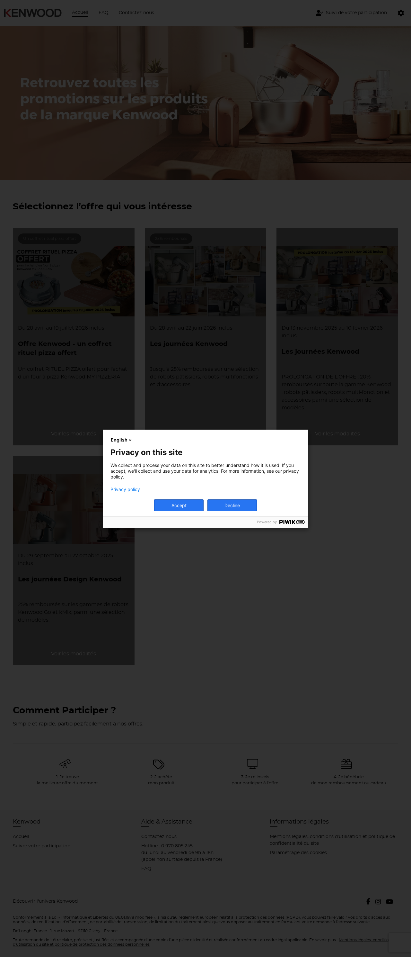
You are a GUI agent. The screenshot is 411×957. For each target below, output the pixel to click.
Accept (179, 505)
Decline (232, 505)
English (119, 439)
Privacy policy (125, 489)
